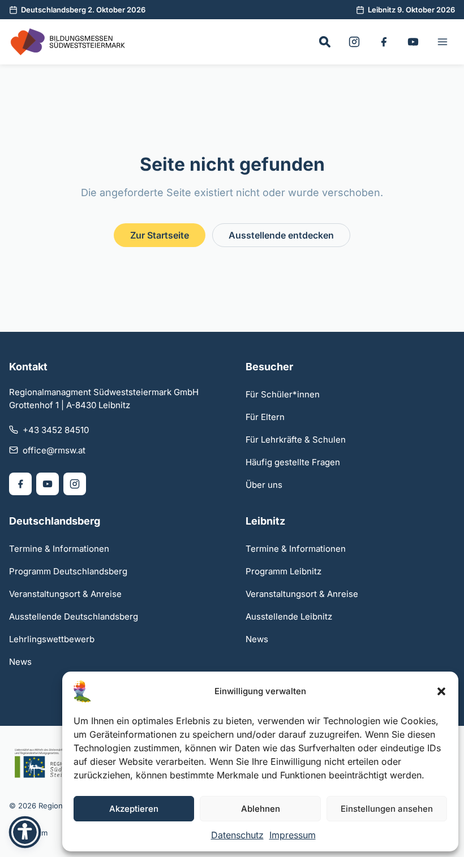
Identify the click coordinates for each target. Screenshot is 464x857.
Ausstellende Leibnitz (289, 616)
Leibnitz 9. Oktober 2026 (411, 9)
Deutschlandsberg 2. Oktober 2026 (83, 9)
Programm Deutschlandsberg (68, 571)
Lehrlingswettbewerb (51, 639)
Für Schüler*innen (283, 394)
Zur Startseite (159, 235)
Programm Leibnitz (283, 571)
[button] (441, 691)
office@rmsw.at (54, 450)
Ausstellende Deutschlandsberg (73, 616)
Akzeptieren (133, 808)
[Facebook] (383, 41)
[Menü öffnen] (442, 41)
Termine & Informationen (59, 548)
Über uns (264, 484)
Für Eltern (265, 417)
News (20, 661)
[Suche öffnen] (324, 41)
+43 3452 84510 (56, 430)
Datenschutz (237, 835)
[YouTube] (413, 41)
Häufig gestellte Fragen (293, 462)
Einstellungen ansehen (387, 808)
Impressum (292, 835)
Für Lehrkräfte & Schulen (296, 439)
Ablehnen (260, 808)
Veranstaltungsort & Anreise (65, 593)
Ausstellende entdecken (281, 235)
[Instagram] (354, 41)
